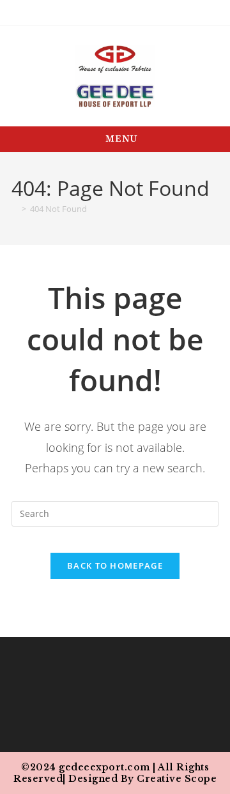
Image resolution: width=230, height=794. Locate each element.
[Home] (15, 208)
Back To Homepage (115, 565)
